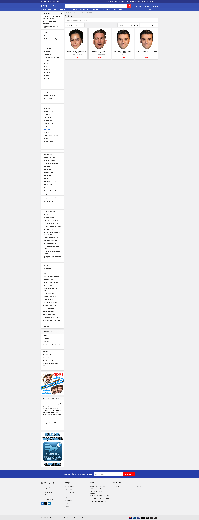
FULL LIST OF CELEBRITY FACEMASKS (50, 22)
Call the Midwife (48, 42)
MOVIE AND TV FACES (48, 348)
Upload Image (106, 9)
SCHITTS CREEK (48, 148)
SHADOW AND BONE (49, 157)
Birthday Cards (85, 9)
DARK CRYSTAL (48, 111)
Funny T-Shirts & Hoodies (50, 314)
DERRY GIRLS (47, 114)
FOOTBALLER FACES (48, 360)
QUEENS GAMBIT (48, 141)
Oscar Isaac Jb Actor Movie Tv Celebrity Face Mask (146, 51)
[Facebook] (149, 9)
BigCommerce (69, 517)
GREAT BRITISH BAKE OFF (51, 208)
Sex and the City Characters (52, 261)
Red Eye (46, 63)
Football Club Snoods (48, 311)
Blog (115, 9)
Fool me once (47, 48)
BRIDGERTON (47, 102)
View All (45, 369)
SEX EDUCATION (48, 154)
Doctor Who (47, 45)
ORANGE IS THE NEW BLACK (51, 135)
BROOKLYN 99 (48, 105)
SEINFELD (47, 151)
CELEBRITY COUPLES (48, 293)
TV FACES (45, 335)
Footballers (46, 351)
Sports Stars (46, 357)
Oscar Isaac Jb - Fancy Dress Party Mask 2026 (123, 51)
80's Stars (47, 35)
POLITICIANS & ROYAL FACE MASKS (50, 289)
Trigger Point (47, 78)
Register (147, 6)
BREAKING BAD (48, 99)
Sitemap (68, 509)
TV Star (46, 214)
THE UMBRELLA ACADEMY (51, 181)
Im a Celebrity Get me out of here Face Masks (52, 233)
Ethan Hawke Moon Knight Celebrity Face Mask (99, 51)
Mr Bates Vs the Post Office (51, 57)
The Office (47, 72)
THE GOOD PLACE (49, 175)
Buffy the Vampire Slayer (51, 39)
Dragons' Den (47, 194)
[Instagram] (156, 9)
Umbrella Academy (49, 81)
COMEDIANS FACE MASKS (49, 285)
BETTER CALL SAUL (49, 96)
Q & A (120, 9)
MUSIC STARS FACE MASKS (50, 279)
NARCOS (46, 132)
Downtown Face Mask (50, 191)
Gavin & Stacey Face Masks (51, 223)
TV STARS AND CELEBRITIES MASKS (50, 27)
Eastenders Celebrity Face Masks (51, 197)
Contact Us (96, 9)
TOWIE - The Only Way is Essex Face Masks (52, 264)
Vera (45, 85)
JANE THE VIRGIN (48, 123)
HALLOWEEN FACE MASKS (50, 302)
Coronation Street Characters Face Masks (52, 257)
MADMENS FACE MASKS (50, 240)
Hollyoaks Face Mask (49, 211)
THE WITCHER (48, 184)
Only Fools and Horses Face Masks (51, 247)
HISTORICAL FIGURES (48, 299)
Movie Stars (46, 338)
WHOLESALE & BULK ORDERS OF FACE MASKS (51, 321)
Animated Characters (50, 88)
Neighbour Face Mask (50, 243)
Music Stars (46, 341)
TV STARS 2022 (48, 229)
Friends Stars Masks (49, 202)
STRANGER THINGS (49, 160)
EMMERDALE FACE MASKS (51, 220)
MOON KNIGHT (48, 129)
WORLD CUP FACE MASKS (49, 305)
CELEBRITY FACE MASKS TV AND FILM (51, 364)
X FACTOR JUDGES (49, 172)
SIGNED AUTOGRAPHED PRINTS (51, 317)
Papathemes (87, 517)
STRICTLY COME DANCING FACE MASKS (52, 252)
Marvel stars (47, 54)
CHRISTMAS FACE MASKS (49, 296)
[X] (153, 9)
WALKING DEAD (48, 269)
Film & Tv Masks (72, 9)
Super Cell (47, 66)
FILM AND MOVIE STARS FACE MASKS (51, 272)
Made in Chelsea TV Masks (51, 237)
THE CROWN (47, 169)
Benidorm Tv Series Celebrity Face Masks (52, 91)
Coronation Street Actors (51, 188)
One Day (46, 60)
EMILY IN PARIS (48, 117)
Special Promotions (48, 308)
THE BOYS (47, 166)
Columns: (120, 25)
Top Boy (46, 75)
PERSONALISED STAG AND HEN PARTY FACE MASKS (51, 17)
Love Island (47, 51)
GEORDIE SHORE (48, 205)
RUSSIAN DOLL (48, 145)
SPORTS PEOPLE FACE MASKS (51, 276)
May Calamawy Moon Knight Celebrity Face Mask (76, 51)
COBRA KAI (47, 108)
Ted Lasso (47, 69)
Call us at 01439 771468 (49, 499)
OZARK (46, 138)
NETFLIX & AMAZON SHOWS (50, 282)
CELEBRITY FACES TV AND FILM (51, 344)
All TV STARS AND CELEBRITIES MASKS (52, 31)
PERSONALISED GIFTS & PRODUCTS (49, 325)
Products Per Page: (146, 25)
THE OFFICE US (48, 178)
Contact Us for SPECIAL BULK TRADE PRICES (52, 424)
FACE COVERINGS (47, 354)
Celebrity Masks (46, 9)
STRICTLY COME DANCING (51, 163)
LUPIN (45, 126)
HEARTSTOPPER (48, 120)
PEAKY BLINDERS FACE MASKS (52, 226)
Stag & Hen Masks (59, 9)
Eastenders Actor (49, 217)
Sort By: (68, 25)
